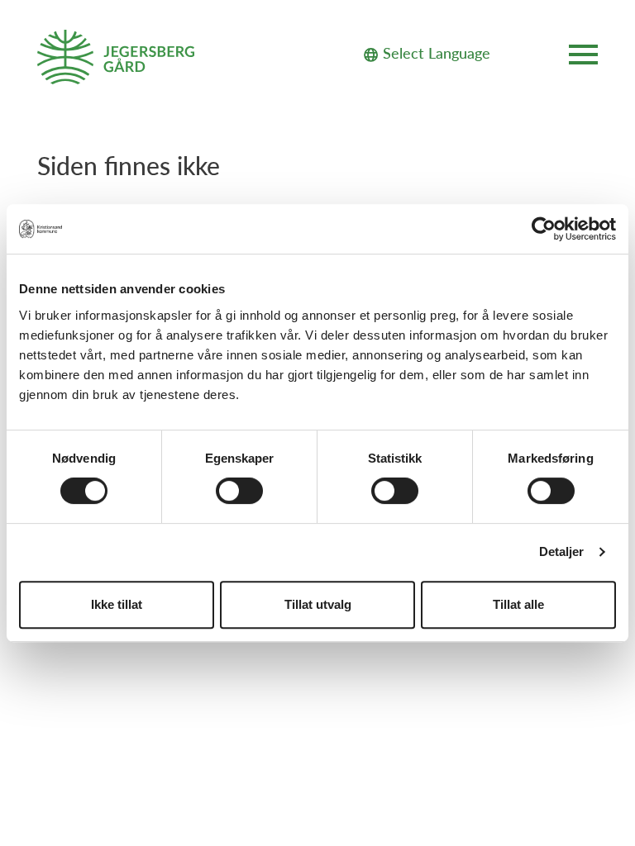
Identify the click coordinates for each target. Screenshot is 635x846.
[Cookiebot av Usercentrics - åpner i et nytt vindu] (543, 228)
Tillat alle (518, 604)
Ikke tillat (116, 604)
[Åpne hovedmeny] (583, 57)
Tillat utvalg (317, 604)
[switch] (239, 491)
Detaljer (562, 551)
